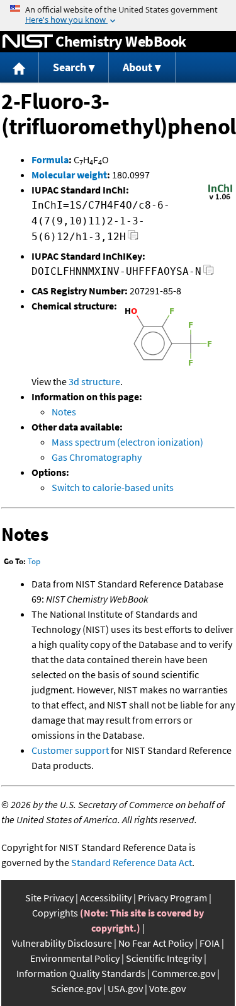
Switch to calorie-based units (113, 487)
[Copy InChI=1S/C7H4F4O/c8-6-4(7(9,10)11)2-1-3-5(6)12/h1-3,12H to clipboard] (133, 238)
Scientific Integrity (164, 958)
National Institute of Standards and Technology (28, 41)
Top (34, 561)
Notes (64, 411)
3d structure (94, 381)
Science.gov (76, 988)
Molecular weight (69, 174)
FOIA (209, 943)
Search (69, 67)
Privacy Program (172, 897)
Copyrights (55, 912)
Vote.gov (167, 988)
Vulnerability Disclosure (62, 943)
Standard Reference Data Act (131, 862)
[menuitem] (19, 67)
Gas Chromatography (97, 457)
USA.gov (125, 988)
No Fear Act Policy (155, 943)
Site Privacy (49, 897)
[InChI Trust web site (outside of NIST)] (220, 198)
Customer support (70, 750)
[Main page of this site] (19, 67)
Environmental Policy (75, 958)
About (137, 67)
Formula (50, 159)
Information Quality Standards (80, 973)
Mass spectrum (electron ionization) (127, 442)
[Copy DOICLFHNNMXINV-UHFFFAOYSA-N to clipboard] (208, 273)
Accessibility (106, 897)
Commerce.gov (183, 973)
